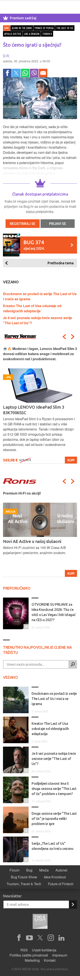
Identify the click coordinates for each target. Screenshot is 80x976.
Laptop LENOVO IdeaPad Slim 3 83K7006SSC (33, 410)
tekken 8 (47, 34)
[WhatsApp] (25, 73)
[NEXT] (72, 336)
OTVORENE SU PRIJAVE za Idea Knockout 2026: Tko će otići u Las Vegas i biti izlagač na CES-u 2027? (54, 612)
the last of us (64, 28)
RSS (24, 950)
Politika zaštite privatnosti (29, 955)
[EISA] (40, 922)
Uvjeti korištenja (44, 950)
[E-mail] (43, 73)
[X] (40, 938)
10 (25, 770)
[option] (40, 405)
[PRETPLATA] (73, 904)
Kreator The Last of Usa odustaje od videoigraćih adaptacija (32, 308)
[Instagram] (51, 938)
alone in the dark (22, 28)
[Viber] (34, 73)
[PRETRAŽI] (72, 664)
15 (25, 859)
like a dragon (31, 34)
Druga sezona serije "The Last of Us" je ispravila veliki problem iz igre (54, 819)
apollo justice (12, 34)
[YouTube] (29, 938)
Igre (6, 28)
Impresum (59, 955)
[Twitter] (16, 73)
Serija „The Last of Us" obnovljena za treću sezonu (52, 845)
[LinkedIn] (61, 938)
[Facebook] (7, 73)
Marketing (32, 960)
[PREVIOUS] (64, 336)
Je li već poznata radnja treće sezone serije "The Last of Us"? (54, 759)
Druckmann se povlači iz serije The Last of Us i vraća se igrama (54, 699)
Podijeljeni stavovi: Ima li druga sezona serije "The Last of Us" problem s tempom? (54, 789)
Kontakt (49, 960)
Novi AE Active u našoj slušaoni (32, 541)
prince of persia (44, 28)
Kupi (70, 460)
